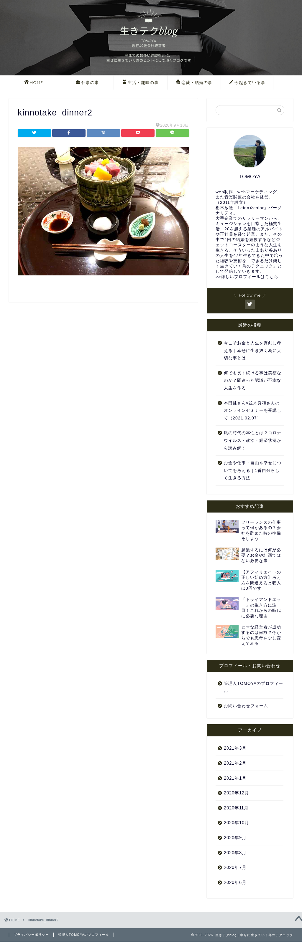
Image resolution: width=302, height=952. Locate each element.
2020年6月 (235, 882)
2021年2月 (235, 763)
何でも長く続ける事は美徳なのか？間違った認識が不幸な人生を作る (252, 380)
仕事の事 (90, 82)
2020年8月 (235, 852)
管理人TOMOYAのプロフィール (253, 687)
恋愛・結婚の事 (196, 82)
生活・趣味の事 (143, 82)
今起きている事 (249, 82)
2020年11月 (236, 807)
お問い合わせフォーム (246, 706)
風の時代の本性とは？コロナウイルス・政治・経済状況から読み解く (252, 440)
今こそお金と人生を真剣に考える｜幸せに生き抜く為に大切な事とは (252, 350)
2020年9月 (235, 837)
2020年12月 (236, 792)
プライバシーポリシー (31, 934)
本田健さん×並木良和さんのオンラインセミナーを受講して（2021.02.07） (252, 410)
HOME (36, 82)
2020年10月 (236, 822)
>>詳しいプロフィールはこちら (247, 277)
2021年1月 (235, 778)
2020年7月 (235, 867)
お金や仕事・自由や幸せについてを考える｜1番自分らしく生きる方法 (252, 470)
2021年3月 (235, 748)
